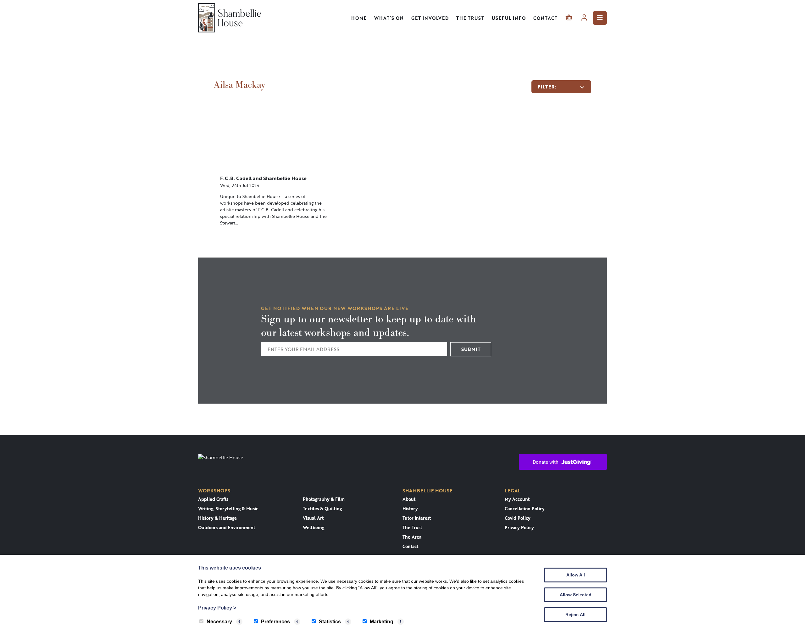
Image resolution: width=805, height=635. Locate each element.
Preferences (275, 621)
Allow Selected (575, 594)
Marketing (381, 621)
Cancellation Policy (525, 508)
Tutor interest (416, 518)
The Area (411, 537)
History (410, 508)
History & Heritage (217, 518)
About (408, 499)
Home (359, 18)
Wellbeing (313, 527)
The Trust (470, 18)
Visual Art (313, 518)
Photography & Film (324, 499)
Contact (545, 18)
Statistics (330, 621)
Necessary (219, 621)
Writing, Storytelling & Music (228, 508)
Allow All (575, 574)
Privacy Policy (519, 527)
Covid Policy (517, 518)
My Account (517, 499)
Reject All (575, 614)
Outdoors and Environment (226, 527)
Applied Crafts (213, 499)
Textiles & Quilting (322, 508)
